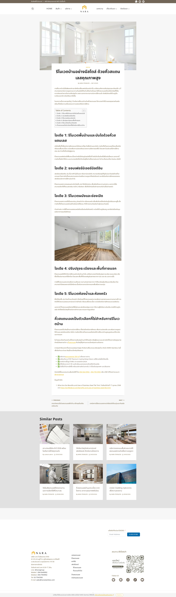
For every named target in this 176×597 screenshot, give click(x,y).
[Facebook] (143, 1)
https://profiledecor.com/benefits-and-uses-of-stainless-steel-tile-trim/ (85, 388)
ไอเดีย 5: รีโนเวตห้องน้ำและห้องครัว (67, 123)
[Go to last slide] (42, 442)
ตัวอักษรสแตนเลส (77, 578)
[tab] (84, 461)
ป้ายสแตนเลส (76, 574)
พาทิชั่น (74, 561)
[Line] (139, 1)
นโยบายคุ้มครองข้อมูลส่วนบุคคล (103, 595)
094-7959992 (42, 575)
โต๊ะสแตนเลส (77, 567)
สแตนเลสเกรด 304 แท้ (72, 356)
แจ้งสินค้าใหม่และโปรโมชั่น (116, 530)
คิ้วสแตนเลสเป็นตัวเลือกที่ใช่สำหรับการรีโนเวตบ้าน (71, 125)
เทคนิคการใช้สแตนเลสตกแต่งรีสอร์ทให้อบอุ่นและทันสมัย (107, 402)
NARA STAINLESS (84, 83)
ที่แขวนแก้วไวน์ (77, 571)
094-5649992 (42, 572)
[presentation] (54, 434)
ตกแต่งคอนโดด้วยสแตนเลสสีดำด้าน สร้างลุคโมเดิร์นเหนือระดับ (68, 403)
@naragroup (39, 570)
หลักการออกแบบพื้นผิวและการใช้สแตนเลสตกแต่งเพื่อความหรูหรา (121, 449)
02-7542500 (38, 577)
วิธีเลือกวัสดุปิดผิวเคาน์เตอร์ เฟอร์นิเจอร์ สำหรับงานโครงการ (87, 449)
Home (49, 8)
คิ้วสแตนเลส (72, 342)
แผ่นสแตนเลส (76, 555)
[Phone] (136, 1)
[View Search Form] (33, 9)
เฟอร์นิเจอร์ (75, 564)
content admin (48, 454)
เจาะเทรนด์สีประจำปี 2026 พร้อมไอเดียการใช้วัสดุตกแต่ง (54, 449)
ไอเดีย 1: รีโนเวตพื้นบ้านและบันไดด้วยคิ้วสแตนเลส (71, 113)
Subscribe (133, 534)
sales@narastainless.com (45, 580)
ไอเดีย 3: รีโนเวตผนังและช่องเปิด (66, 118)
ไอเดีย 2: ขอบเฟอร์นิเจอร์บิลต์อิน (66, 116)
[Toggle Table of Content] (83, 110)
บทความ (100, 8)
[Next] (133, 442)
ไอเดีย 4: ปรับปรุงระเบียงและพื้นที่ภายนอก (68, 120)
